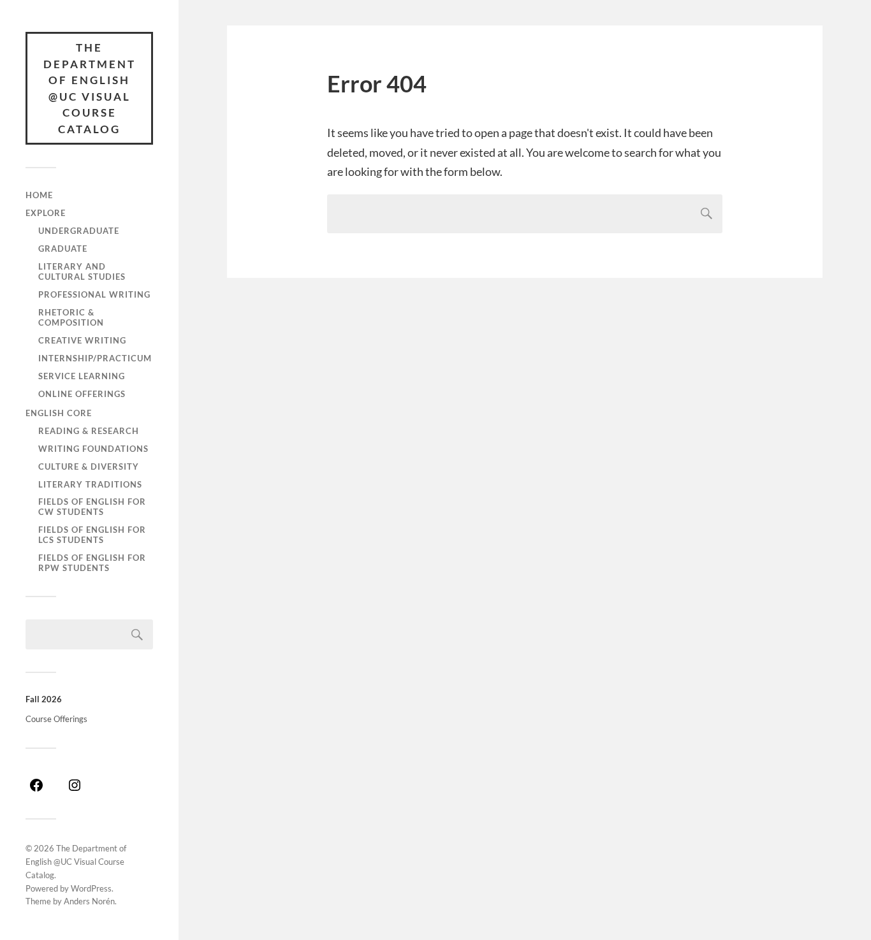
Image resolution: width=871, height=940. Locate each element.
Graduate (62, 248)
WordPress (91, 888)
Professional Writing (94, 294)
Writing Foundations (93, 449)
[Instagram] (74, 790)
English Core (59, 413)
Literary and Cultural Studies (82, 271)
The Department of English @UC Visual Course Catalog (89, 88)
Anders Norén (89, 901)
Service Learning (81, 376)
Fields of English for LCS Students (92, 534)
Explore (46, 213)
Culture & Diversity (88, 466)
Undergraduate (78, 231)
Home (39, 195)
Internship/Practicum (95, 358)
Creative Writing (82, 340)
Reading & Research (88, 431)
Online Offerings (82, 394)
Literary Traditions (90, 484)
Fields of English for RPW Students (92, 563)
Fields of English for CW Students (92, 506)
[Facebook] (36, 790)
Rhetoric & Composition (71, 317)
